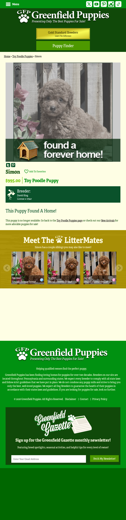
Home (7, 56)
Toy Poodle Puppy (41, 180)
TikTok (118, 4)
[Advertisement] (63, 315)
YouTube (96, 4)
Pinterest (104, 4)
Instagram (111, 4)
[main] (63, 145)
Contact (84, 399)
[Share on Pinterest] (13, 165)
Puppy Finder (63, 45)
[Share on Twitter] (8, 165)
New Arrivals (108, 220)
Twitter (89, 4)
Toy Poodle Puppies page (70, 220)
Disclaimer (70, 399)
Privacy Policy (99, 399)
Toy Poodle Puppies (22, 56)
